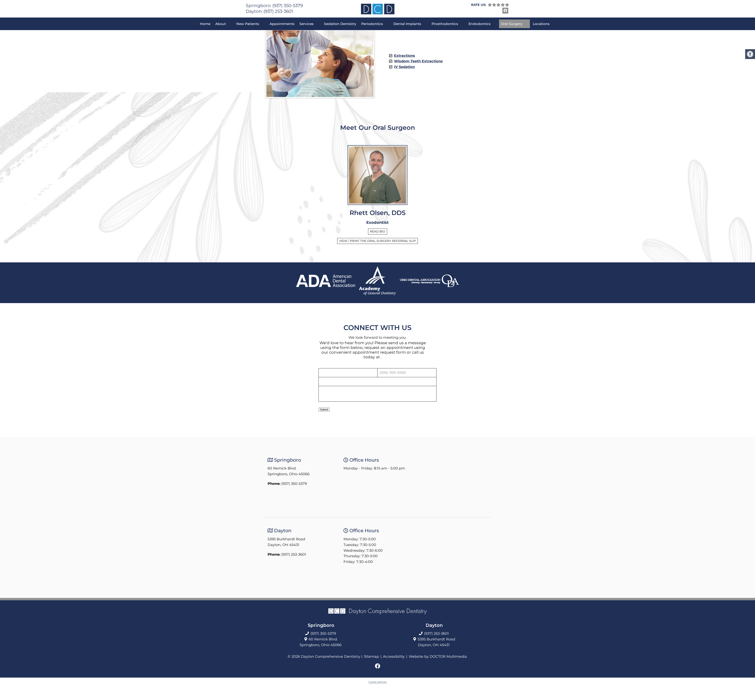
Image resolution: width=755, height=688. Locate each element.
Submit (324, 409)
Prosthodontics (445, 24)
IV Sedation (404, 67)
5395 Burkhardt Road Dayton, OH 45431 (436, 642)
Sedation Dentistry (340, 24)
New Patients (247, 24)
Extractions (404, 55)
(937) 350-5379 (287, 6)
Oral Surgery (511, 24)
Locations (541, 24)
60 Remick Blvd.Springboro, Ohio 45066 (321, 642)
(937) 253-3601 (278, 11)
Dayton (254, 11)
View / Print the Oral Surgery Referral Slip (377, 241)
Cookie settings (377, 682)
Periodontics (372, 24)
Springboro (258, 6)
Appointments (282, 24)
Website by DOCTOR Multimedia (438, 656)
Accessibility (394, 656)
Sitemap (371, 656)
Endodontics (480, 24)
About (220, 24)
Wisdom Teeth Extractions (418, 61)
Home (205, 24)
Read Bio (377, 231)
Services (306, 24)
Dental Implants (407, 24)
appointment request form (379, 352)
